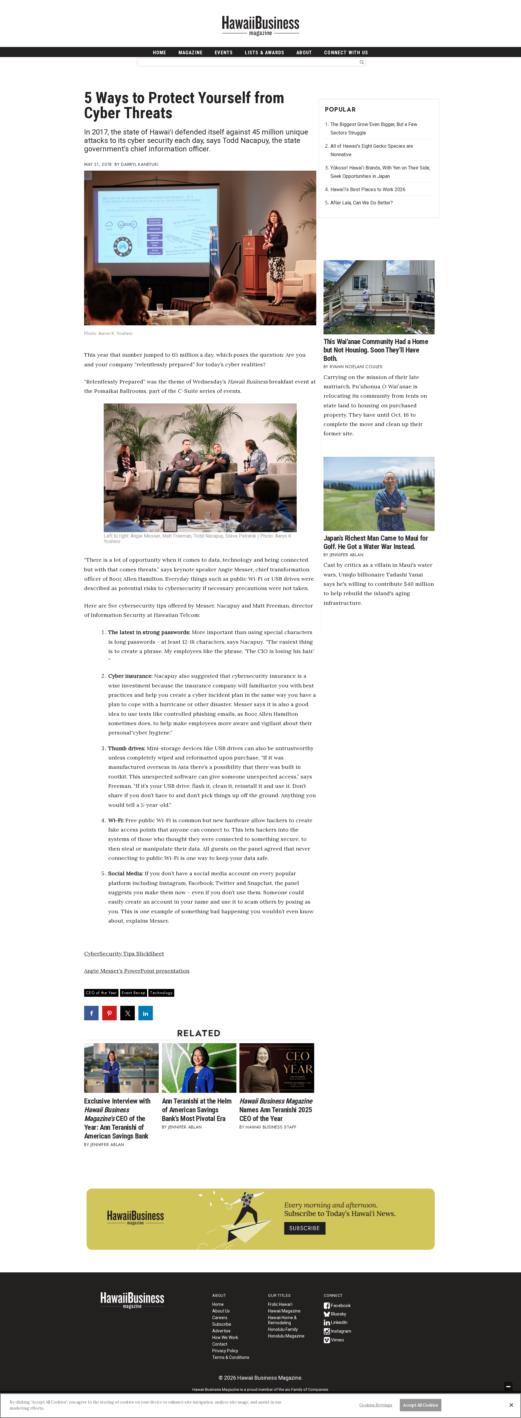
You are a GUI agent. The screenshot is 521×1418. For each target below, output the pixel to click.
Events (224, 52)
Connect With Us (346, 52)
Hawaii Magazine (284, 1311)
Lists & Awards (264, 52)
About (304, 52)
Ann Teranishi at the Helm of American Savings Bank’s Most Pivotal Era (197, 1110)
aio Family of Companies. (307, 1389)
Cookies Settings (375, 1405)
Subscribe (221, 1324)
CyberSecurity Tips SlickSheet (124, 953)
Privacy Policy (225, 1350)
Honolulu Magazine (286, 1336)
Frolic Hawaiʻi (280, 1304)
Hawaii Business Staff (271, 1127)
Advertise (221, 1330)
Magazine (190, 52)
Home (132, 1304)
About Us (221, 1311)
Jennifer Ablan (107, 1145)
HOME (159, 52)
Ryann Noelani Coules (356, 367)
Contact (219, 1344)
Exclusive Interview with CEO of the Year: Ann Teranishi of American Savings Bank (117, 1118)
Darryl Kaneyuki (139, 164)
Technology (161, 993)
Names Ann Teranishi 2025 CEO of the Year (275, 1110)
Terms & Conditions (230, 1357)
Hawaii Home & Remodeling (282, 1320)
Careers (219, 1317)
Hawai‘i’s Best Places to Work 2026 (368, 189)
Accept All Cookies (420, 1405)
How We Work (225, 1337)
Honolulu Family (283, 1329)
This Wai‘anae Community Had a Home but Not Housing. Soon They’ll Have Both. (376, 350)
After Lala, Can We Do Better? (361, 203)
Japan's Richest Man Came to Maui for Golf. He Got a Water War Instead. (376, 542)
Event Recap (133, 993)
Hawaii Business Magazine (260, 25)
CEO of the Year (101, 993)
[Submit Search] (362, 62)
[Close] (511, 1405)
